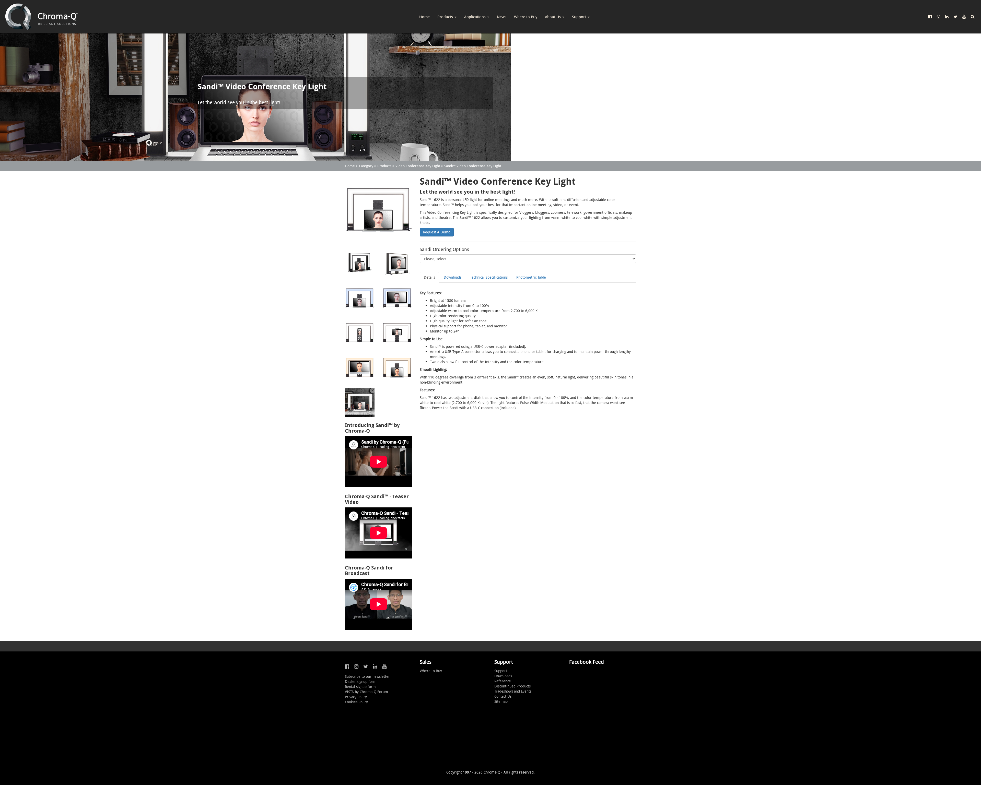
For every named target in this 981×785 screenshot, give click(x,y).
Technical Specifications (489, 277)
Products (445, 16)
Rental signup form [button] (360, 686)
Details (429, 277)
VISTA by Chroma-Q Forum (366, 691)
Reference (502, 681)
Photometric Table (531, 277)
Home (424, 16)
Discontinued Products (512, 686)
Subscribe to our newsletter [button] (367, 676)
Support (579, 16)
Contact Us (502, 696)
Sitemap (501, 701)
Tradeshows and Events (512, 691)
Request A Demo (436, 232)
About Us (553, 16)
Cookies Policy (356, 701)
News (501, 16)
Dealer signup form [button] (361, 681)
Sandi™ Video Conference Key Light (472, 165)
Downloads (452, 277)
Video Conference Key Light (417, 165)
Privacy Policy (356, 696)
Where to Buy (525, 16)
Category (366, 165)
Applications (475, 16)
